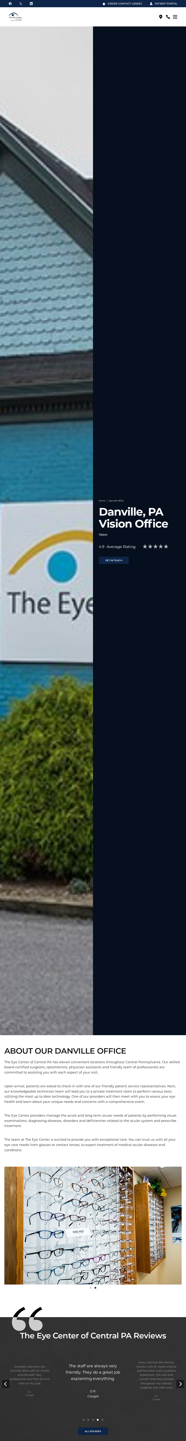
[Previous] (5, 1384)
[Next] (180, 1384)
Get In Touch (113, 560)
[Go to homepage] (22, 17)
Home (102, 500)
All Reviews (93, 1431)
